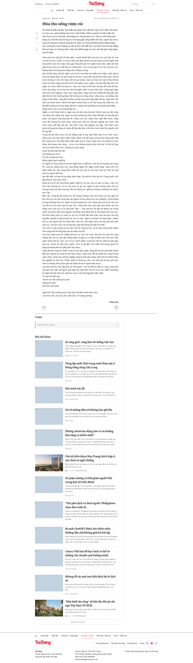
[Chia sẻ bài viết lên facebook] (37, 33)
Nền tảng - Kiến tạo (119, 10)
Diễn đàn (70, 10)
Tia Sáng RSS (132, 643)
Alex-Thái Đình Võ (71, 594)
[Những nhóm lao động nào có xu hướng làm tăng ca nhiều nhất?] (49, 437)
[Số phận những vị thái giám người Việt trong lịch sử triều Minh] (49, 484)
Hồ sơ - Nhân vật (136, 10)
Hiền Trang (69, 421)
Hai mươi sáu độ (75, 388)
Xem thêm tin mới (78, 622)
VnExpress (39, 4)
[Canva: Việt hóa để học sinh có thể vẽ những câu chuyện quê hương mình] (49, 558)
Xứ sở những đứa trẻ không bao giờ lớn (88, 409)
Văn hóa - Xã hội (58, 18)
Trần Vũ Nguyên (71, 569)
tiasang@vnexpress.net (89, 659)
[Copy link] (37, 38)
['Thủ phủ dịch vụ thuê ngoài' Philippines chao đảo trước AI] (49, 509)
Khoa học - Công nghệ (85, 10)
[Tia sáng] (96, 4)
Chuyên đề (60, 10)
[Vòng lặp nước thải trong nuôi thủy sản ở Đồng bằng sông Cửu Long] (49, 370)
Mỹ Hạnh (68, 381)
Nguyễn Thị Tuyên (71, 355)
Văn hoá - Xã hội (103, 10)
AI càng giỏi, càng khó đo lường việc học (89, 342)
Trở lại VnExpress (102, 643)
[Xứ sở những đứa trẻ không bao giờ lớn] (49, 416)
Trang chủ (45, 18)
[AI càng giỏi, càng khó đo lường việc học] (49, 348)
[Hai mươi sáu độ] (49, 395)
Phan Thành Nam (71, 399)
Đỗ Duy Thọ (69, 495)
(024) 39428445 (89, 657)
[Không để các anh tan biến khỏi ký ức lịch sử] (49, 583)
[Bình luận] (37, 43)
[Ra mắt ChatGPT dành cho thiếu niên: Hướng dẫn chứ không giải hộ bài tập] (49, 535)
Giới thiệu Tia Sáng (118, 643)
